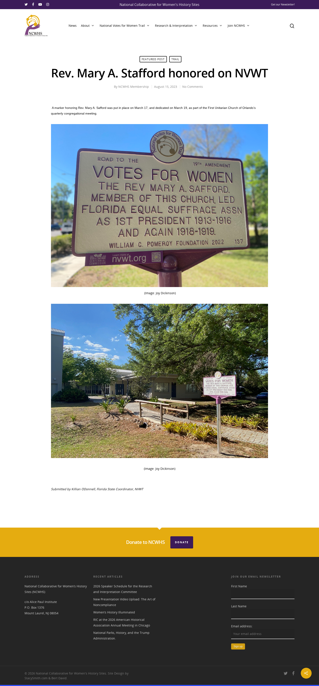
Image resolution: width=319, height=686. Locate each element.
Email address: (242, 626)
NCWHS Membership (133, 87)
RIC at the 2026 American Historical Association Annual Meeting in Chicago (121, 622)
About (85, 25)
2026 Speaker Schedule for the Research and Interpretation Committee (122, 589)
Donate (182, 542)
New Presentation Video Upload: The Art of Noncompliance (124, 602)
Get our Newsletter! (283, 4)
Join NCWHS (236, 25)
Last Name (239, 606)
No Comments (192, 87)
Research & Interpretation (174, 25)
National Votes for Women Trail (122, 25)
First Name (239, 586)
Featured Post (153, 59)
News (73, 25)
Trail (175, 59)
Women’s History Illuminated (114, 612)
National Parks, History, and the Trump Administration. (121, 635)
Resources (210, 25)
